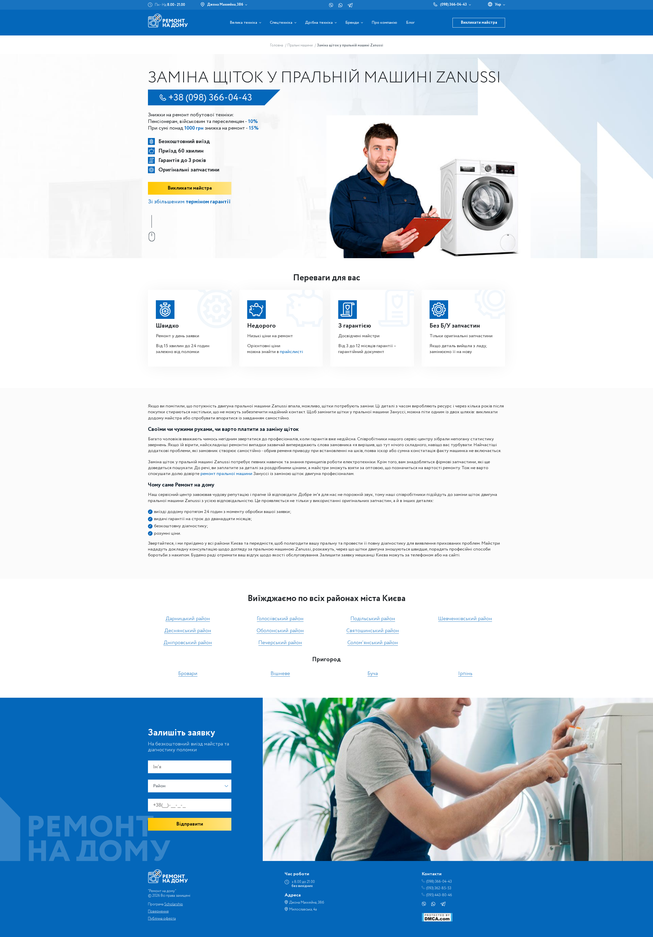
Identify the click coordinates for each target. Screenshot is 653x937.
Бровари (187, 674)
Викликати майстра (479, 23)
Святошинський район (372, 631)
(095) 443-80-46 (439, 895)
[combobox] (189, 786)
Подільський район (372, 619)
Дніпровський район (188, 643)
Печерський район (280, 643)
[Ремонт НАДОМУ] (168, 21)
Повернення (158, 911)
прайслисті (291, 351)
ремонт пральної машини (226, 473)
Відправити (189, 824)
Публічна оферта (162, 918)
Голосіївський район (280, 619)
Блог (410, 23)
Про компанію (384, 23)
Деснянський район (187, 631)
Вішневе (280, 674)
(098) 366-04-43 (453, 4)
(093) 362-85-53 (438, 888)
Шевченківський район (465, 619)
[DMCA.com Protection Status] (437, 920)
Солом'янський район (372, 643)
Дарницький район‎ (188, 619)
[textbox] (189, 786)
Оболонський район (280, 631)
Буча (373, 674)
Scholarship (173, 904)
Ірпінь (465, 674)
